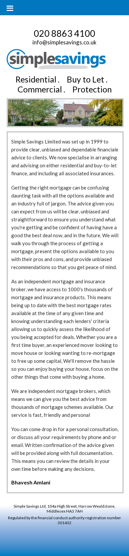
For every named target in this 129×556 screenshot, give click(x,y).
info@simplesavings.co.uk (64, 42)
